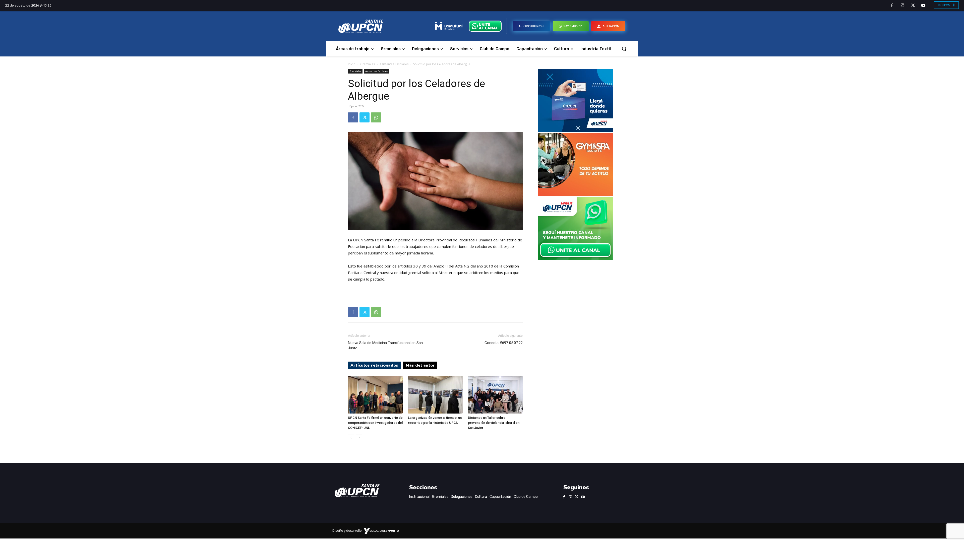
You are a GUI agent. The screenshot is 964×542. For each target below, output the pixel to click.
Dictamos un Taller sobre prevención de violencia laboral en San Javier (493, 423)
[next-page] (359, 438)
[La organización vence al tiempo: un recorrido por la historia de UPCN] (435, 395)
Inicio (351, 64)
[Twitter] (913, 6)
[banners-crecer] (575, 130)
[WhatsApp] (376, 117)
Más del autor (420, 365)
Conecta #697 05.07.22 (504, 343)
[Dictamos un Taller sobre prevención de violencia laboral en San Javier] (495, 395)
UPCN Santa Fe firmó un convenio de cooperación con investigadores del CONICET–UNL (375, 423)
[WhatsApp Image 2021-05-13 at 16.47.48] (575, 194)
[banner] (575, 258)
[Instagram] (902, 6)
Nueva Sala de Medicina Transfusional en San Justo (385, 345)
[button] (624, 48)
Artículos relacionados (374, 365)
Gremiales (367, 64)
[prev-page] (351, 438)
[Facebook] (892, 6)
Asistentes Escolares (394, 64)
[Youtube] (923, 6)
